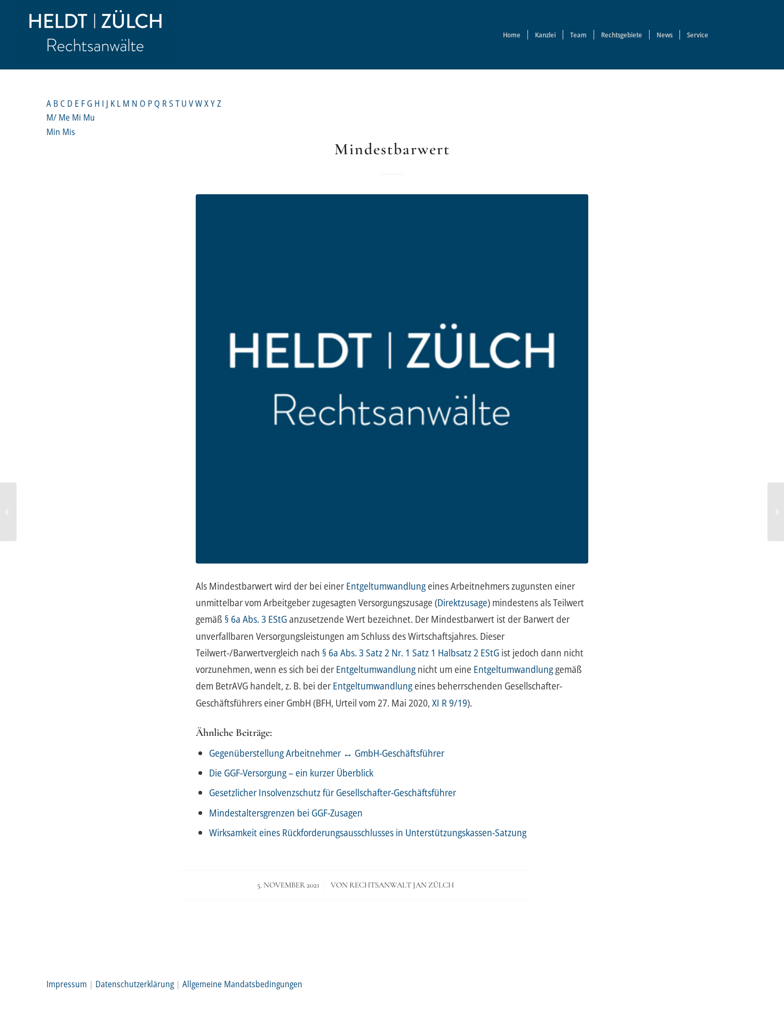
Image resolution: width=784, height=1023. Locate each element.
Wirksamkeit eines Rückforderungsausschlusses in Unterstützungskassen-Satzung (367, 832)
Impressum (66, 984)
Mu (89, 117)
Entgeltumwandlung (386, 585)
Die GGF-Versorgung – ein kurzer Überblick (291, 772)
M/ (52, 117)
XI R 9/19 (449, 702)
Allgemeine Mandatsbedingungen (242, 984)
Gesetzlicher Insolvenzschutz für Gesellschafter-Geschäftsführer (332, 792)
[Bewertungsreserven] (775, 511)
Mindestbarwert (392, 149)
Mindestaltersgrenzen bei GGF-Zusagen (286, 812)
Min (54, 132)
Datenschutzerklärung (134, 984)
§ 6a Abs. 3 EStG (256, 618)
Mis (68, 132)
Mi (77, 117)
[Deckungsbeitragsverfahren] (8, 511)
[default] (392, 379)
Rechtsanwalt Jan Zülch (401, 885)
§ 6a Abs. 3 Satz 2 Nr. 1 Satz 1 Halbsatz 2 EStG (410, 652)
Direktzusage (462, 602)
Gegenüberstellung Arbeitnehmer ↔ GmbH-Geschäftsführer (326, 752)
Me (65, 117)
